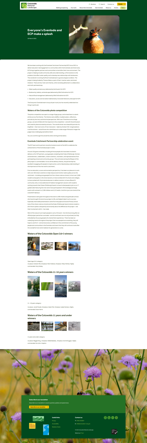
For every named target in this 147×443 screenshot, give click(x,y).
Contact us (111, 4)
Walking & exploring (62, 8)
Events (116, 8)
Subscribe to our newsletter (37, 407)
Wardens (93, 4)
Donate (120, 4)
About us (108, 8)
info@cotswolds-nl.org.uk (83, 423)
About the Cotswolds (85, 8)
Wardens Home (56, 427)
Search (103, 4)
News (123, 8)
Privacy (54, 420)
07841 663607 (80, 420)
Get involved (99, 8)
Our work (73, 8)
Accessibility (55, 423)
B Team (82, 433)
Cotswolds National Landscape (29, 6)
